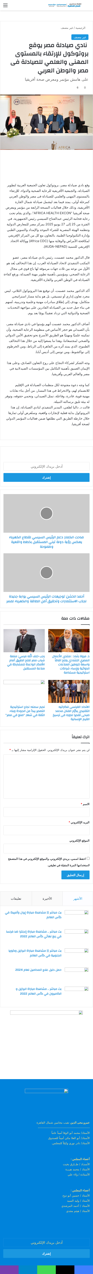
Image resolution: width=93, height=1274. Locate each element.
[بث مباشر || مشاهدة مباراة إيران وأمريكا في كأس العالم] (76, 918)
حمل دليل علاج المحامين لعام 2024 (38, 970)
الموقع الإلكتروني (79, 840)
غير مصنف (67, 27)
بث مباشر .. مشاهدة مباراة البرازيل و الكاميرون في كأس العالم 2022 (38, 991)
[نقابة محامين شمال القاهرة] (65, 5)
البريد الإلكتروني (79, 822)
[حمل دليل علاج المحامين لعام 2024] (76, 976)
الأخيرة (47, 898)
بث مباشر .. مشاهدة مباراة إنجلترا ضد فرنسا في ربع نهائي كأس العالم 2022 (33, 934)
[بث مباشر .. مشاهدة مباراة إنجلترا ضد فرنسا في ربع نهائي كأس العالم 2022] (76, 937)
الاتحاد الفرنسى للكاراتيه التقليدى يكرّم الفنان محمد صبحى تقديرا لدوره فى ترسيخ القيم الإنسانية (71, 713)
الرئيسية (80, 27)
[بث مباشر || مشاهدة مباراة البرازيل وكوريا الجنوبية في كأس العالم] (76, 956)
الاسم (85, 804)
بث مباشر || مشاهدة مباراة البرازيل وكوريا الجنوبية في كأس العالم (34, 953)
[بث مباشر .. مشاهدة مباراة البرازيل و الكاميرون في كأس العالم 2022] (76, 995)
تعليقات (16, 898)
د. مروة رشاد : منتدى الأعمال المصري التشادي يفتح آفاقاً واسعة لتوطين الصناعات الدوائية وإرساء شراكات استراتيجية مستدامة (71, 664)
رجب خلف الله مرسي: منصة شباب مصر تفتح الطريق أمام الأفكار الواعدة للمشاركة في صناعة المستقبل (26, 662)
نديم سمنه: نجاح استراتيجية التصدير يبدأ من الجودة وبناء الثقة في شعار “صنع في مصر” (25, 711)
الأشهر (77, 898)
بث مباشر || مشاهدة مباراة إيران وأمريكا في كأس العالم (33, 915)
